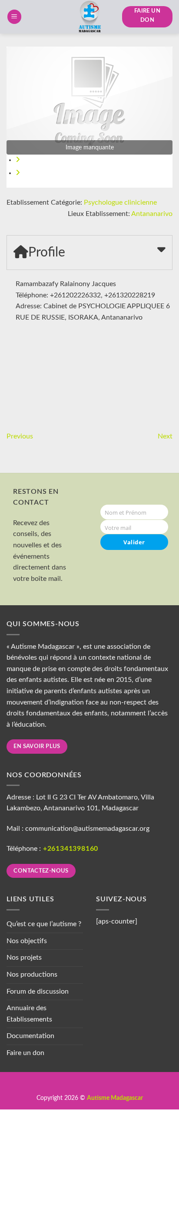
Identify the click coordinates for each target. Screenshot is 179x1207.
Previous (20, 436)
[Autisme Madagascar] (89, 17)
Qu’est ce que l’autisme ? (44, 923)
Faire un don (25, 1052)
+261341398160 (70, 848)
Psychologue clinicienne (120, 202)
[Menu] (14, 17)
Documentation (30, 1035)
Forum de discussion (38, 991)
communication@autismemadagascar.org (87, 828)
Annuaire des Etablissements (29, 1014)
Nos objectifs (27, 940)
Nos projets (24, 957)
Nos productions (32, 974)
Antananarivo (151, 213)
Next (165, 436)
